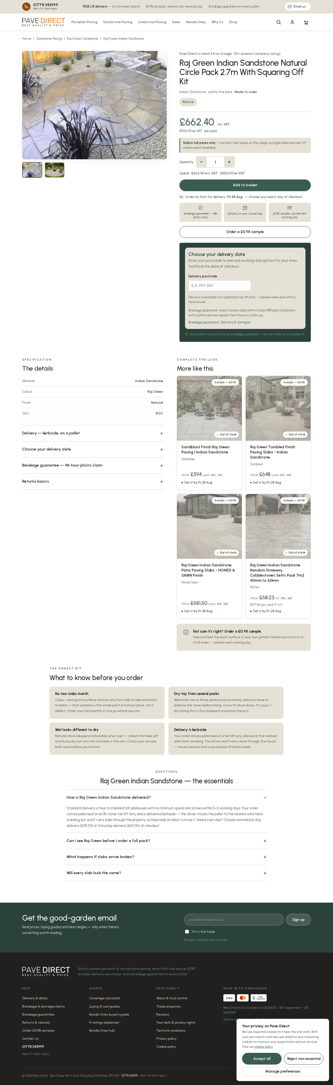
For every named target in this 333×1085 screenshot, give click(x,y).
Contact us (30, 1039)
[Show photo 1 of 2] (32, 170)
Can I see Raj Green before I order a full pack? (108, 840)
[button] (94, 105)
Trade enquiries (168, 1006)
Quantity (186, 162)
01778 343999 (33, 1047)
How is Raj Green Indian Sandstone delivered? (109, 797)
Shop (233, 22)
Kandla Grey (196, 22)
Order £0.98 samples (38, 1031)
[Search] (279, 22)
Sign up (298, 919)
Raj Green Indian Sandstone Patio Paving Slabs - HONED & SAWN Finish (208, 570)
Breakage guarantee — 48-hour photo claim (62, 465)
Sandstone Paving (117, 22)
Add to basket (245, 185)
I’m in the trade (203, 932)
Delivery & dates (35, 998)
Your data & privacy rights (175, 1022)
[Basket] (306, 22)
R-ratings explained (104, 1022)
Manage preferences (282, 1071)
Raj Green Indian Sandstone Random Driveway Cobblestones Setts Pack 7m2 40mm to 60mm (277, 572)
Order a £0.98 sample (245, 232)
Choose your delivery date (46, 449)
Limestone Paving (152, 22)
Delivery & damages (236, 322)
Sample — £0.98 (225, 382)
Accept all (261, 1059)
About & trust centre (171, 998)
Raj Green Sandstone (82, 38)
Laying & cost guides (104, 1006)
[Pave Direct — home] (43, 22)
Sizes (176, 22)
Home (26, 38)
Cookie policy (166, 1047)
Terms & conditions (170, 1031)
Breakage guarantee (203, 322)
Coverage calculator (104, 998)
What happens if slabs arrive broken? (100, 856)
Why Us (217, 22)
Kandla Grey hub (102, 1031)
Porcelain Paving (84, 22)
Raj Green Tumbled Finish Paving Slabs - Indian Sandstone (272, 452)
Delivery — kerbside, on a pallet (51, 433)
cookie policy (264, 1046)
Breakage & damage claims (43, 1006)
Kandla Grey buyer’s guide (109, 1014)
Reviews (162, 1014)
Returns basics (35, 481)
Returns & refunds (36, 1022)
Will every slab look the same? (94, 872)
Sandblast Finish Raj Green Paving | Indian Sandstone (205, 449)
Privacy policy (166, 1039)
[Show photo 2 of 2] (55, 170)
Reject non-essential (304, 1059)
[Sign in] (292, 22)
